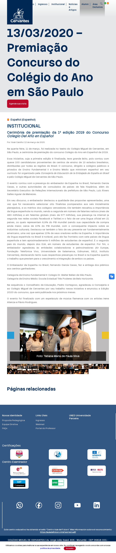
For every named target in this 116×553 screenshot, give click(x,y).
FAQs (4, 428)
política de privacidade (50, 548)
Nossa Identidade (12, 415)
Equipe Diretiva (10, 424)
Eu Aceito (69, 548)
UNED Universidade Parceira (80, 417)
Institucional (58, 4)
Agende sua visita (17, 103)
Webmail (40, 424)
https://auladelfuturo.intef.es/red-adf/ (58, 532)
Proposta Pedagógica (13, 420)
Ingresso (42, 4)
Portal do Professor (46, 428)
